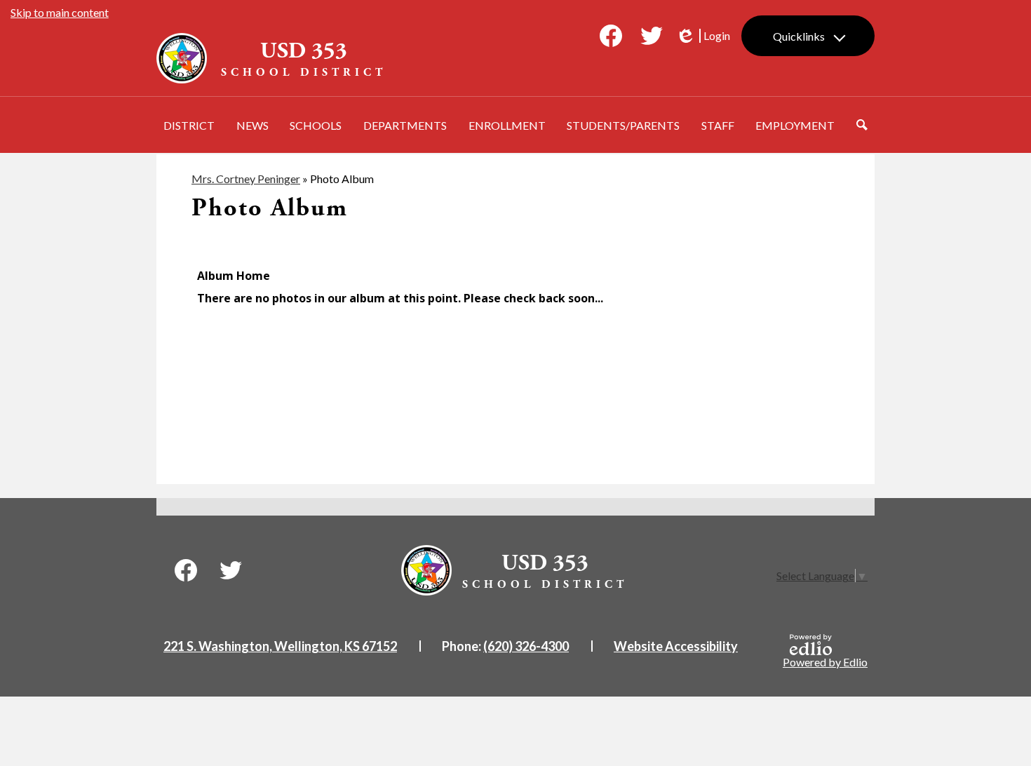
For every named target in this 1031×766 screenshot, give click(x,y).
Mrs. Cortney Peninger (245, 178)
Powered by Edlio (825, 661)
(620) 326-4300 (526, 646)
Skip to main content (60, 12)
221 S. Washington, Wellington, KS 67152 (280, 646)
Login (702, 36)
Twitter (651, 36)
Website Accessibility (676, 646)
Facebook (611, 36)
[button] (189, 125)
